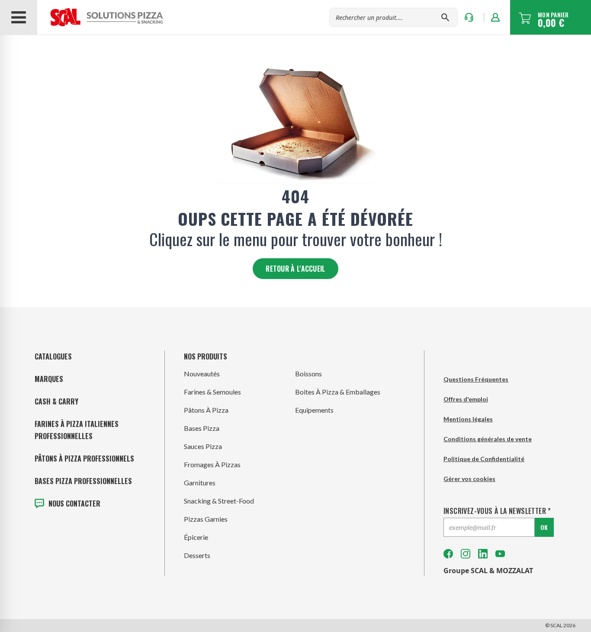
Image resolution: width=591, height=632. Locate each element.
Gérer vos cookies (469, 478)
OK (544, 527)
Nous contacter (74, 503)
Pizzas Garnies (206, 519)
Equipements (314, 410)
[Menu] (18, 17)
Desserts (197, 555)
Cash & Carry (56, 401)
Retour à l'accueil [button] (295, 268)
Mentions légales (468, 419)
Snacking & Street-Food (219, 501)
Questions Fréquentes (475, 379)
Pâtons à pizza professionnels (84, 458)
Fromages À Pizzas (212, 464)
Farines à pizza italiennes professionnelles (77, 430)
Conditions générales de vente (487, 439)
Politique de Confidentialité (483, 458)
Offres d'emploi (465, 399)
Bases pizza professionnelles (83, 481)
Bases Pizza (201, 428)
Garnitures (199, 482)
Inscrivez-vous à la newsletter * (497, 511)
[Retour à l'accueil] (101, 17)
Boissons (308, 373)
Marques (49, 379)
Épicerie (196, 537)
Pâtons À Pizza (206, 410)
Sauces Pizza (203, 446)
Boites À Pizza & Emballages (337, 392)
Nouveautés (202, 373)
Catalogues (53, 356)
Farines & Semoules (212, 392)
